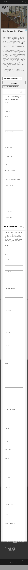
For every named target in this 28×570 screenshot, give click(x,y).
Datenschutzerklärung (13, 72)
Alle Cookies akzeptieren (11, 86)
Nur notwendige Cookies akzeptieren (14, 82)
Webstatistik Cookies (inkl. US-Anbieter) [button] (10, 227)
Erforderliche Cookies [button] (11, 91)
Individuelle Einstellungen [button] (11, 78)
